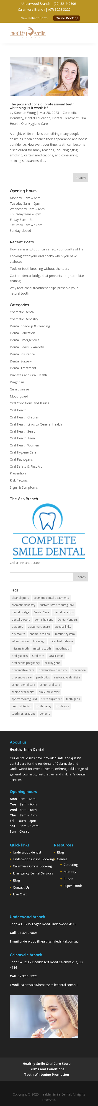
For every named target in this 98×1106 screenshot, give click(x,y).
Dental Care (41, 612)
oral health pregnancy (26, 663)
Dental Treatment (65, 118)
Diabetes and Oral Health (28, 375)
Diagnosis (17, 382)
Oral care (38, 656)
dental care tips (64, 612)
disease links (62, 627)
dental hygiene (43, 620)
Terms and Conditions (46, 1069)
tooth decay (43, 706)
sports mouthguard (24, 699)
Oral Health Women (24, 445)
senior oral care (50, 685)
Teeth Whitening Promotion (46, 1074)
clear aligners (20, 598)
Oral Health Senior (23, 431)
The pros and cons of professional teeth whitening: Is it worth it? (42, 106)
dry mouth (18, 634)
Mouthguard (19, 396)
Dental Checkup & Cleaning (30, 326)
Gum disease (19, 389)
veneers (45, 714)
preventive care (22, 677)
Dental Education (37, 118)
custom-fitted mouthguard (57, 605)
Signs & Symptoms (24, 487)
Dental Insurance (22, 354)
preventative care (23, 670)
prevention (79, 670)
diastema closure (39, 627)
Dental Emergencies (24, 340)
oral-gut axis (20, 656)
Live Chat (20, 894)
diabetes (17, 627)
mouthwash (62, 648)
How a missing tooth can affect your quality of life (46, 249)
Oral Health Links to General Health (36, 424)
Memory (70, 871)
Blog (16, 880)
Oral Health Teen (22, 438)
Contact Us (21, 887)
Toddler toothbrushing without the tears (39, 268)
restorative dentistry (67, 677)
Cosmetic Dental (22, 312)
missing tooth (42, 648)
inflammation (20, 641)
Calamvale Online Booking (32, 866)
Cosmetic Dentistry (24, 319)
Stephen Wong (25, 112)
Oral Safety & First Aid (26, 466)
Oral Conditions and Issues (29, 403)
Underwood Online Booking (33, 859)
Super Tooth (73, 886)
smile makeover (49, 692)
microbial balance (61, 641)
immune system (64, 634)
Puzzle (68, 879)
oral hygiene (52, 663)
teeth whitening (21, 706)
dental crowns (21, 620)
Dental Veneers (67, 620)
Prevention (18, 473)
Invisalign (39, 641)
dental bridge (20, 612)
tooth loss (62, 706)
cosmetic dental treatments (51, 598)
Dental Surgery (21, 361)
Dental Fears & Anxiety (27, 347)
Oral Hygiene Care (34, 123)
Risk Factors (19, 480)
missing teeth (20, 648)
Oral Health (18, 410)
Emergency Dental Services (33, 873)
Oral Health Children (24, 417)
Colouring (71, 864)
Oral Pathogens (21, 459)
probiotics (43, 677)
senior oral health (23, 692)
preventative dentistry (53, 670)
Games (62, 859)
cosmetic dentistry (23, 605)
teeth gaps (73, 699)
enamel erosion (40, 634)
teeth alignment (51, 699)
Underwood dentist (27, 852)
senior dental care (23, 685)
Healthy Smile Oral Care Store (46, 1063)
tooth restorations (23, 714)
